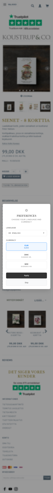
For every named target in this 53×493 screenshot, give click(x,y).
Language (11, 228)
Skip (26, 283)
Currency (11, 240)
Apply (26, 275)
